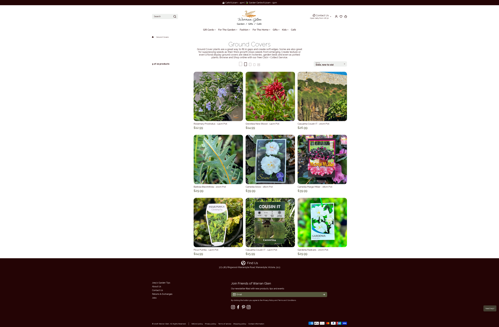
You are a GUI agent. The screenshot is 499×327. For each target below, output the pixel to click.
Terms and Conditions (287, 300)
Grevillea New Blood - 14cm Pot (262, 123)
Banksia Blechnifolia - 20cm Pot (210, 186)
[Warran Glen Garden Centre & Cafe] (249, 16)
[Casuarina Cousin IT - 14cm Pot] (270, 222)
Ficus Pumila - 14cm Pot (206, 249)
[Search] (175, 16)
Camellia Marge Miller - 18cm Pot (315, 186)
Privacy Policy (268, 300)
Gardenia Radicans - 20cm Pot (313, 249)
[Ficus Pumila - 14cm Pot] (218, 222)
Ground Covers (162, 37)
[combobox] (165, 16)
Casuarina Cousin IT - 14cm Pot (261, 249)
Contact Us (322, 15)
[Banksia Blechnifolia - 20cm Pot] (218, 159)
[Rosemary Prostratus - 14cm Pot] (218, 96)
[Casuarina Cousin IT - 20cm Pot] (322, 96)
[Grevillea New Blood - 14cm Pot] (270, 96)
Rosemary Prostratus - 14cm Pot (210, 123)
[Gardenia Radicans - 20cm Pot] (322, 222)
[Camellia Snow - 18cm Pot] (270, 159)
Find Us (252, 263)
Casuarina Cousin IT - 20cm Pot (313, 123)
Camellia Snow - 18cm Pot (259, 186)
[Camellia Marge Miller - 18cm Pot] (322, 159)
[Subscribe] (324, 294)
